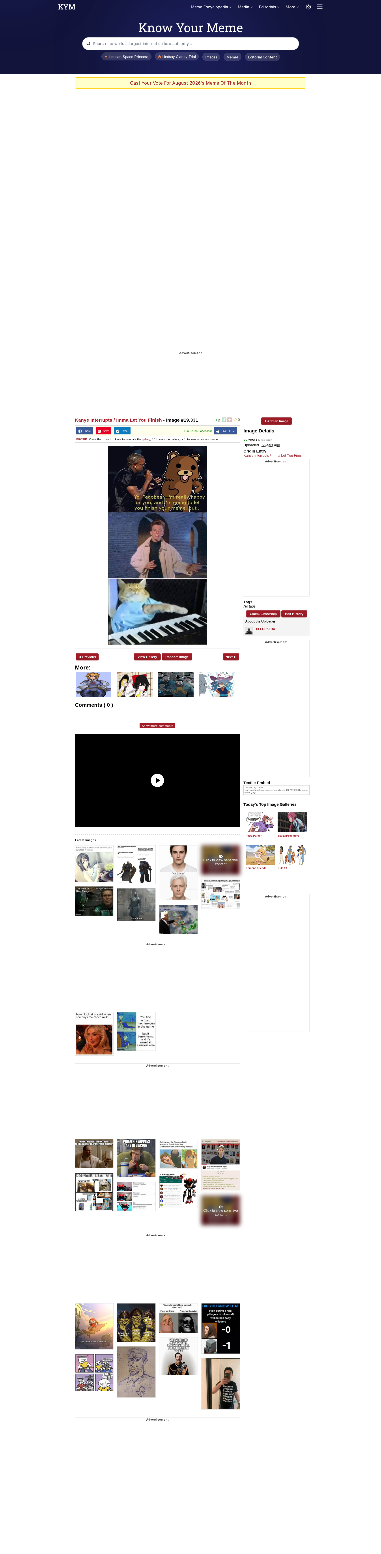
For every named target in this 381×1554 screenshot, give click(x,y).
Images (211, 57)
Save (105, 431)
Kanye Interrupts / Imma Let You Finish (118, 420)
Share (86, 431)
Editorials (267, 7)
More (290, 7)
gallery (146, 439)
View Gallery (147, 657)
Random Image (177, 657)
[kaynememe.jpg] (157, 545)
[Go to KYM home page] (66, 8)
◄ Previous (87, 657)
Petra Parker (254, 835)
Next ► (231, 657)
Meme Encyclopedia (209, 7)
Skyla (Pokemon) (288, 835)
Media (243, 7)
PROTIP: (82, 439)
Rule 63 (282, 868)
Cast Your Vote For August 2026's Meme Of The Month (190, 83)
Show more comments (157, 725)
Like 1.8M (227, 431)
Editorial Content (262, 57)
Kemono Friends (256, 868)
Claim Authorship (263, 614)
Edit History (294, 614)
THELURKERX (264, 629)
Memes (232, 57)
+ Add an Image (276, 421)
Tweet (123, 431)
